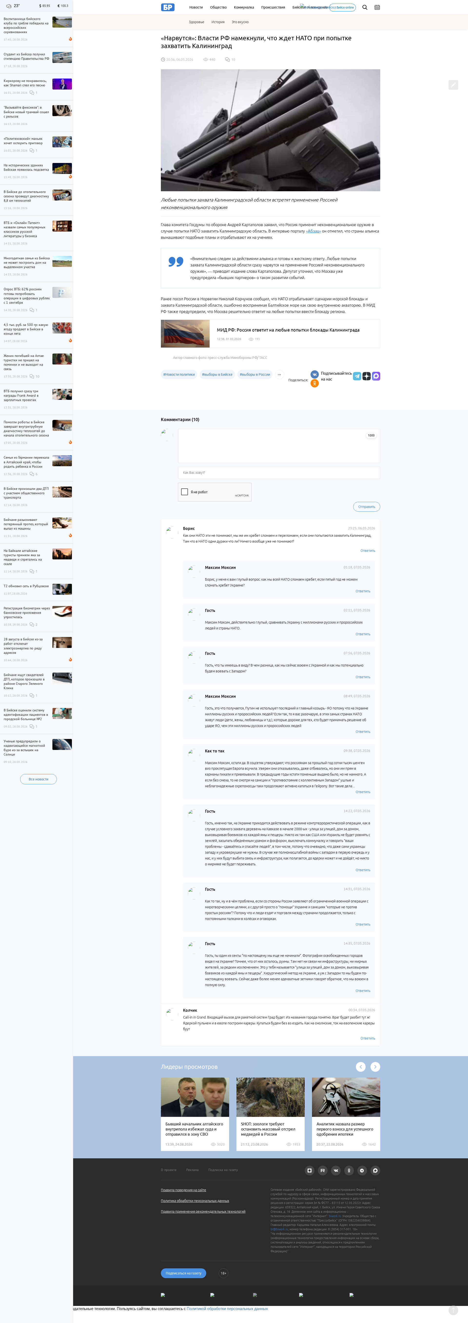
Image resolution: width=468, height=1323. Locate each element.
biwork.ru (335, 1216)
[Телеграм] (356, 376)
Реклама (192, 1170)
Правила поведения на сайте (183, 1190)
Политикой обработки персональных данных (227, 1309)
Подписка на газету (223, 1170)
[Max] (376, 376)
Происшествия (273, 7)
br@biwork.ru (279, 1229)
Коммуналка (244, 7)
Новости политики (179, 374)
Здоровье (196, 22)
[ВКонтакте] (315, 374)
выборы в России (255, 374)
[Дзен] (366, 376)
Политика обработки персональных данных (195, 1201)
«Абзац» (313, 231)
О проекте (168, 1170)
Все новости (38, 779)
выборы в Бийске (217, 374)
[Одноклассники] (315, 383)
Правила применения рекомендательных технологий (203, 1211)
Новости (196, 7)
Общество (218, 7)
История (218, 22)
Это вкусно (240, 22)
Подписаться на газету (183, 1273)
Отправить (366, 507)
